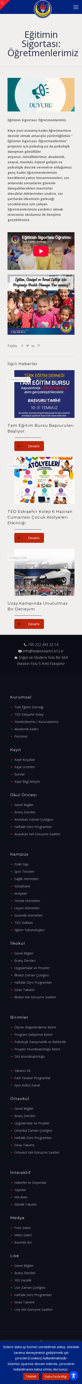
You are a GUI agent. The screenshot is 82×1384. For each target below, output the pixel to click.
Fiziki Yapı (21, 864)
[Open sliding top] (5, 5)
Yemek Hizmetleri (27, 901)
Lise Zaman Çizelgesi (29, 1287)
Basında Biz (23, 1242)
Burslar (19, 774)
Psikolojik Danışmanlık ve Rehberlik (40, 1042)
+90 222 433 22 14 (43, 644)
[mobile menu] (76, 7)
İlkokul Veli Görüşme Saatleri (35, 997)
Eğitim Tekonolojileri (29, 930)
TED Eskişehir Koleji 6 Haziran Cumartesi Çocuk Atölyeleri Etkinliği (40, 517)
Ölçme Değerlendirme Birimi (35, 1027)
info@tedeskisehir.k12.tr (43, 651)
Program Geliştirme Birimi (33, 1034)
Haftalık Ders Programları (33, 827)
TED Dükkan (23, 922)
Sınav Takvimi (24, 990)
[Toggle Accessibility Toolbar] (74, 1376)
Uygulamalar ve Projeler (32, 968)
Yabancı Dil (22, 1070)
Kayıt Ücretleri (24, 767)
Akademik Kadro (26, 729)
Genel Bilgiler (23, 805)
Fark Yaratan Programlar (32, 1078)
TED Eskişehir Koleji (29, 714)
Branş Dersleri (24, 812)
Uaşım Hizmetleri (26, 908)
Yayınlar (20, 1190)
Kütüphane (22, 886)
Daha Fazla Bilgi (56, 1376)
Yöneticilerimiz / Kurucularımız (36, 722)
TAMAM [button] (31, 1376)
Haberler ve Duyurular (30, 1182)
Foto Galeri (22, 1228)
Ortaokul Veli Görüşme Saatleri (36, 1152)
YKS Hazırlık (22, 1280)
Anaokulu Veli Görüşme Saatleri (37, 834)
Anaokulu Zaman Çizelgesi (33, 819)
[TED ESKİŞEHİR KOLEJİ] (42, 7)
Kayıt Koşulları (24, 759)
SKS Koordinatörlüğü (29, 1056)
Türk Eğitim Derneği (29, 707)
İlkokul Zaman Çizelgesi (31, 975)
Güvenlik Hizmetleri (28, 915)
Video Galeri (23, 1235)
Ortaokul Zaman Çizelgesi (33, 1130)
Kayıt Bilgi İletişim (27, 781)
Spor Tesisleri (24, 871)
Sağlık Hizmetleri (26, 879)
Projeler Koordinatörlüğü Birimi (37, 1049)
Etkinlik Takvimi (25, 1204)
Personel (20, 736)
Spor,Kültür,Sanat (27, 1085)
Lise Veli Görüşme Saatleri (33, 1309)
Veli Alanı (20, 1197)
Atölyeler (20, 893)
